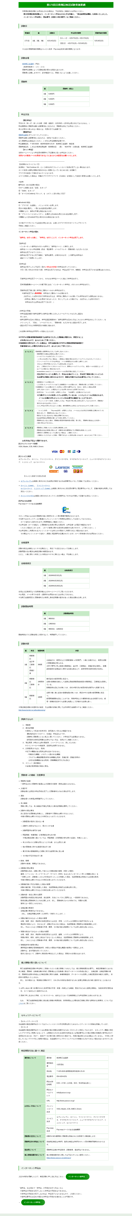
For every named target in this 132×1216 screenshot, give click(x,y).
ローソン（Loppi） (28, 485)
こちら (21, 1003)
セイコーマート (26, 488)
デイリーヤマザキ (27, 496)
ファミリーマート (43, 485)
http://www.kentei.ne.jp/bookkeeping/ (32, 710)
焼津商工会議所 (28, 64)
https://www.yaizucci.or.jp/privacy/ (59, 1158)
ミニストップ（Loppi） (42, 488)
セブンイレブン (26, 481)
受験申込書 (23, 135)
